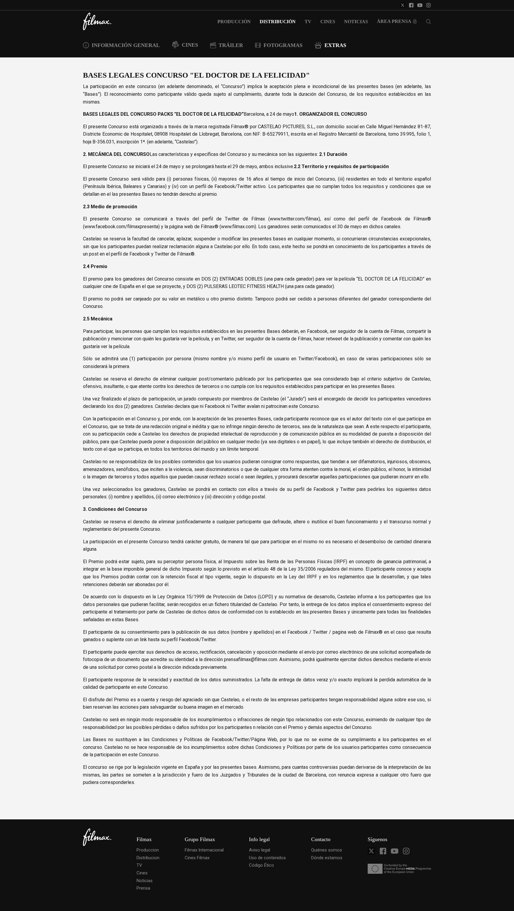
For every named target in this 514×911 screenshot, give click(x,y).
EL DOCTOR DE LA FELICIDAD (390, 279)
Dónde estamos (326, 857)
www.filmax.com (238, 226)
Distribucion (148, 857)
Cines (142, 873)
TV (139, 865)
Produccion (148, 850)
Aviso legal (259, 850)
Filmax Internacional (204, 850)
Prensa (143, 888)
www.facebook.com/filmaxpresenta (121, 226)
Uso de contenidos (267, 857)
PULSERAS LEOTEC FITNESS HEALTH (244, 286)
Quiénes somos (326, 850)
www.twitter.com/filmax (294, 219)
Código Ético (261, 865)
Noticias (145, 880)
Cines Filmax (197, 857)
